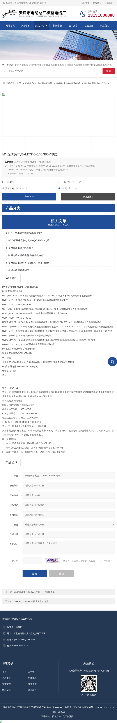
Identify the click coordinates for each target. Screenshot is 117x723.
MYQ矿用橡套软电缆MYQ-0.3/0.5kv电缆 (29, 240)
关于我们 (25, 25)
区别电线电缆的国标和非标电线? (25, 233)
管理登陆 (45, 716)
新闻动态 (32, 678)
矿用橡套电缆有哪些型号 (21, 248)
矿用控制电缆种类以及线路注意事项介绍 (29, 262)
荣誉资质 (32, 684)
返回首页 (85, 3)
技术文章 (73, 25)
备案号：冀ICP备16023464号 (79, 707)
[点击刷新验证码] (52, 560)
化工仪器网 (68, 716)
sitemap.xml (101, 707)
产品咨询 (29, 196)
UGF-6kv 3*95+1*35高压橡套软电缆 (31, 601)
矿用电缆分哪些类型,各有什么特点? (26, 255)
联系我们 (109, 3)
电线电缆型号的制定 (18, 270)
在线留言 (97, 3)
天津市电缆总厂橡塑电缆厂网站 (29, 3)
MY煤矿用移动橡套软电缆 (68, 83)
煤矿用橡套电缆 (44, 83)
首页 (19, 83)
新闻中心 (57, 25)
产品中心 (39, 25)
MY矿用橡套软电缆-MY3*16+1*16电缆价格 (34, 592)
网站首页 (10, 25)
